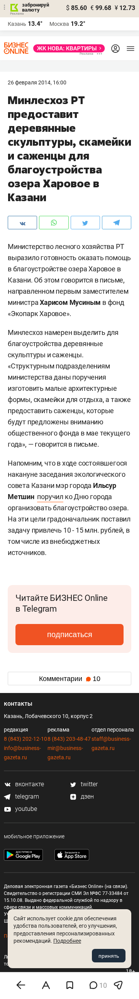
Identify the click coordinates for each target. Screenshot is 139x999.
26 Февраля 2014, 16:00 (37, 82)
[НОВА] (67, 48)
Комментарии (69, 679)
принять (108, 956)
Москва (59, 24)
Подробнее (67, 941)
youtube (25, 808)
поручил (50, 497)
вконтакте (29, 784)
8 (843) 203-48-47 (69, 739)
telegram (26, 796)
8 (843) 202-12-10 (25, 739)
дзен (86, 796)
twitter (88, 784)
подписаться (69, 634)
